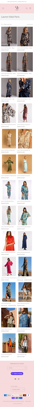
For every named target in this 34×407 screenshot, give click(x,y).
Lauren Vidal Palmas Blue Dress (24, 329)
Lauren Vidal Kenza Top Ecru (23, 303)
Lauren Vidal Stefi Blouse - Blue (24, 99)
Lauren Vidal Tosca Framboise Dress (9, 277)
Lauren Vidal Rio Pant (21, 277)
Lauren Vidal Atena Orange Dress (8, 252)
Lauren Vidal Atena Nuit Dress (23, 252)
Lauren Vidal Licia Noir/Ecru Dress (8, 124)
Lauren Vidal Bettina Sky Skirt (23, 175)
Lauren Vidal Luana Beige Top (23, 150)
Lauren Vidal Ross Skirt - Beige (7, 47)
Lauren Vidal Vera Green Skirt (7, 226)
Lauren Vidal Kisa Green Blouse (24, 226)
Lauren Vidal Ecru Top (21, 354)
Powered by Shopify (20, 401)
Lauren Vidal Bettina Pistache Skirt (8, 175)
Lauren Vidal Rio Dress (6, 303)
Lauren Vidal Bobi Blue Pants (7, 201)
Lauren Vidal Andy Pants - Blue (7, 99)
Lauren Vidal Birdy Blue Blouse (23, 201)
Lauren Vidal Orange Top (6, 354)
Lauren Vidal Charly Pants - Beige (8, 73)
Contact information (17, 403)
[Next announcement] (31, 1)
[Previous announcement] (3, 1)
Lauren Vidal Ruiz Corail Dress (23, 124)
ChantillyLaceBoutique (11, 401)
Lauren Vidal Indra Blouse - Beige (24, 73)
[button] (3, 8)
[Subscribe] (25, 368)
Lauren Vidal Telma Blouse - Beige (24, 47)
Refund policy (28, 401)
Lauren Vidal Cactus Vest (6, 329)
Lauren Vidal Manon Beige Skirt (8, 150)
